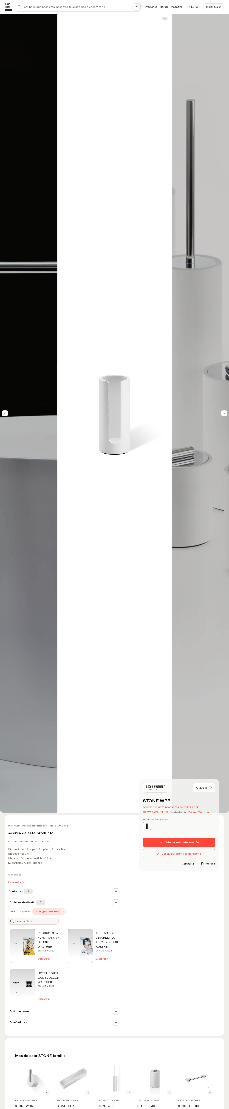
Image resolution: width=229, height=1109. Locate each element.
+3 (47, 1092)
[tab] (12, 911)
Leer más (14, 882)
